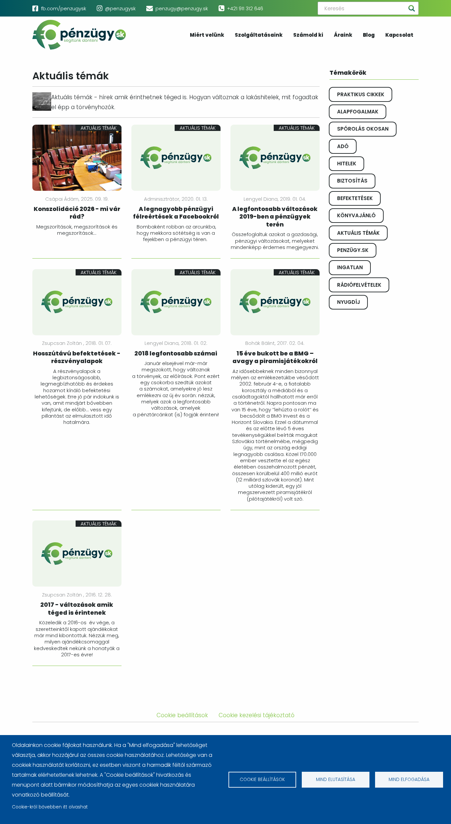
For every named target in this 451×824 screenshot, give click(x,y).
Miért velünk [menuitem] (207, 35)
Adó (343, 146)
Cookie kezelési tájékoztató (257, 715)
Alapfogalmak (357, 111)
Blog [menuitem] (369, 35)
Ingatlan (350, 267)
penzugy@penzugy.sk (182, 8)
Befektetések (355, 198)
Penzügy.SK (352, 250)
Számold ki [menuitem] (308, 35)
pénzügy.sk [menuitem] (79, 35)
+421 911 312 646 (245, 8)
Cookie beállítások (262, 779)
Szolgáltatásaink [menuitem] (259, 35)
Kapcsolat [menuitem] (399, 35)
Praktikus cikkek (360, 94)
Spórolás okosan (363, 128)
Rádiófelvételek (359, 284)
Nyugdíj (348, 302)
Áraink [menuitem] (343, 35)
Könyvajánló (356, 215)
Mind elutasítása (335, 779)
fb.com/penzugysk (63, 8)
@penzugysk (120, 8)
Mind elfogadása (409, 779)
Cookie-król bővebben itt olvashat (50, 807)
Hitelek (346, 163)
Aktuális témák (358, 232)
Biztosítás (352, 180)
